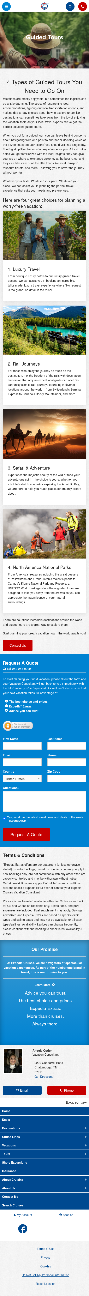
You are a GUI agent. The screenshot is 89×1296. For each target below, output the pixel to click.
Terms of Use (45, 1249)
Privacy (45, 1257)
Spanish (67, 1215)
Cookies (45, 1266)
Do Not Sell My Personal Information (45, 1275)
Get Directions (44, 1076)
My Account (24, 1215)
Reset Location (45, 1284)
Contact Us (18, 645)
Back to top (75, 1102)
